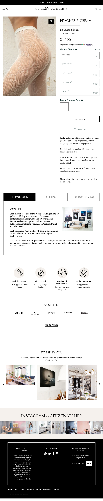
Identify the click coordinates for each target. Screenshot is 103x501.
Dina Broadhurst (69, 30)
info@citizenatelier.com (59, 240)
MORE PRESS (51, 325)
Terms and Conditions (34, 489)
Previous (4, 384)
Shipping (10, 489)
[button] (80, 44)
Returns (56, 489)
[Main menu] (4, 8)
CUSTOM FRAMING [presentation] (83, 197)
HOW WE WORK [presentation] (19, 197)
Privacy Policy (47, 489)
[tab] (19, 197)
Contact (22, 489)
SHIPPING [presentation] (51, 197)
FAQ (16, 489)
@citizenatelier (64, 415)
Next (99, 384)
